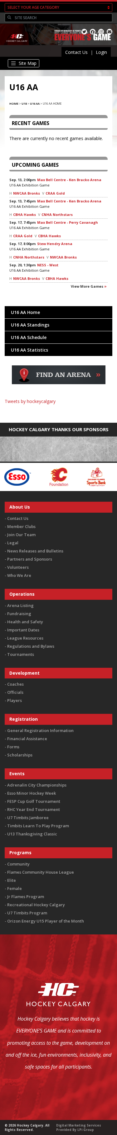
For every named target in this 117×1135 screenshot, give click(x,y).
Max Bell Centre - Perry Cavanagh (67, 222)
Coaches (15, 684)
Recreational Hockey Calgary (36, 904)
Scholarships (19, 755)
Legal (12, 543)
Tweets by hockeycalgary (30, 401)
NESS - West (47, 265)
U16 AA (35, 104)
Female (14, 888)
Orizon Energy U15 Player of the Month (45, 921)
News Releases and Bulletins (35, 551)
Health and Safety (25, 622)
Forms (13, 747)
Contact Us (76, 52)
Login (101, 52)
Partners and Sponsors (29, 559)
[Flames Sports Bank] (81, 476)
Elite (11, 880)
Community (18, 864)
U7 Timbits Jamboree (28, 817)
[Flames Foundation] (44, 476)
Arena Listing (20, 605)
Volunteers (18, 567)
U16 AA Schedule (28, 337)
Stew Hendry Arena (54, 243)
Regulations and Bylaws (30, 646)
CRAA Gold (55, 193)
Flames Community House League (40, 872)
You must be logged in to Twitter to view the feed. (58, 410)
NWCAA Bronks (26, 193)
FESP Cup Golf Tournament (33, 801)
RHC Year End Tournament (33, 809)
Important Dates (23, 630)
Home (13, 104)
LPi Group (85, 1129)
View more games (87, 286)
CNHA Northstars (57, 214)
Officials (15, 692)
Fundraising (19, 613)
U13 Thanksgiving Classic (32, 834)
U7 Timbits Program (27, 913)
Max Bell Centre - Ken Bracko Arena (69, 179)
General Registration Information (40, 730)
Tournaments (20, 654)
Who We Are (19, 575)
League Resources (25, 638)
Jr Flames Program (25, 896)
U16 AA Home (25, 312)
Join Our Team (21, 534)
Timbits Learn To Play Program (38, 826)
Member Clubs (21, 526)
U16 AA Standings (30, 325)
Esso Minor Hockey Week (31, 793)
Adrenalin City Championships (36, 785)
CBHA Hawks (24, 214)
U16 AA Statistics (29, 350)
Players (14, 700)
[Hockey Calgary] (17, 46)
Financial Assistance (27, 738)
